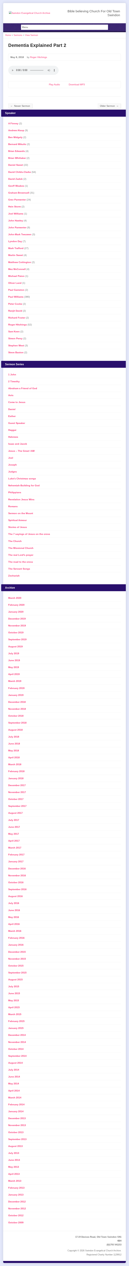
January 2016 (16, 944)
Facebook (15, 1238)
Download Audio (66, 85)
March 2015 (14, 1014)
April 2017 (14, 840)
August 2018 (15, 729)
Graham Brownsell (18, 192)
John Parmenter (17, 227)
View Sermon (31, 35)
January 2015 (16, 1028)
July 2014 (13, 1069)
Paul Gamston (16, 290)
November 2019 (17, 625)
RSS (10, 1238)
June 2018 (14, 743)
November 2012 (17, 1208)
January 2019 (16, 695)
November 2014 (17, 1042)
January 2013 (16, 1194)
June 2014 (14, 1076)
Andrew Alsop (16, 130)
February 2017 (16, 854)
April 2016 (14, 924)
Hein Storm (14, 206)
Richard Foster (16, 317)
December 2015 (17, 952)
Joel (10, 457)
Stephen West (16, 345)
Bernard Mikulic (17, 144)
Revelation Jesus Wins (21, 499)
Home (8, 35)
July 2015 (13, 986)
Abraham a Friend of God (22, 388)
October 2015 (16, 965)
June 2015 (14, 993)
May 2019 (13, 667)
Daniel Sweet (15, 165)
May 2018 (13, 750)
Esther (12, 416)
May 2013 (13, 1167)
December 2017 (17, 785)
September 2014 (17, 1056)
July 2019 (13, 653)
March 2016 (14, 931)
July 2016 (13, 903)
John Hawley (15, 220)
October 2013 (16, 1132)
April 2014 (14, 1090)
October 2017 (16, 799)
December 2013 (17, 1118)
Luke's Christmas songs (22, 478)
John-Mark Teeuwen (19, 234)
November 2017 (17, 792)
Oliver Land (15, 283)
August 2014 (15, 1062)
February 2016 (16, 938)
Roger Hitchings (38, 57)
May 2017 (13, 833)
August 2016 (15, 896)
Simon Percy (15, 338)
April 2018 (14, 757)
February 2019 (16, 688)
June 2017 (14, 827)
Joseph (12, 464)
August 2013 (15, 1146)
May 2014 (13, 1083)
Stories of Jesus (17, 527)
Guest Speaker (16, 423)
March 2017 (14, 847)
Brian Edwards (16, 151)
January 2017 (16, 861)
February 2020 (16, 604)
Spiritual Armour (17, 520)
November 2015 (17, 958)
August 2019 (15, 646)
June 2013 (14, 1160)
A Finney (13, 123)
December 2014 (17, 1035)
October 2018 (16, 715)
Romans (13, 506)
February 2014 (16, 1104)
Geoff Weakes (16, 185)
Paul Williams (16, 296)
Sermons (18, 35)
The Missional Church (20, 548)
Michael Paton (16, 276)
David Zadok (15, 179)
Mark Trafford (16, 248)
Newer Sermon (20, 105)
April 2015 (14, 1007)
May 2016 (13, 917)
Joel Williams (15, 213)
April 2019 (14, 674)
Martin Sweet (15, 255)
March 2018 (14, 764)
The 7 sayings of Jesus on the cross (29, 534)
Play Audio (46, 85)
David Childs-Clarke (19, 172)
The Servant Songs (19, 568)
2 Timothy (14, 381)
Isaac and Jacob (17, 443)
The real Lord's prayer (20, 555)
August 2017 (15, 813)
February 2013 (16, 1187)
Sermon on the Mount (20, 513)
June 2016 (14, 910)
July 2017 (13, 820)
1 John (12, 374)
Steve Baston (16, 352)
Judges (12, 471)
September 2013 (17, 1139)
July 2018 (13, 736)
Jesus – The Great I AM (21, 451)
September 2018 (17, 722)
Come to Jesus (16, 402)
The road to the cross (20, 561)
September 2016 (17, 889)
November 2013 (17, 1125)
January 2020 (16, 611)
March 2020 (14, 598)
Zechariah (14, 575)
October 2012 (16, 1215)
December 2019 (17, 618)
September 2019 (17, 639)
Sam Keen (14, 331)
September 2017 (17, 806)
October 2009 (16, 1222)
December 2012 (17, 1201)
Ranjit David (15, 310)
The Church (15, 541)
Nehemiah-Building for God (24, 485)
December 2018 (17, 702)
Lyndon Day (15, 241)
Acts (10, 395)
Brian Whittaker (17, 158)
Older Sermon (109, 105)
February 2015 (16, 1021)
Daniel (11, 409)
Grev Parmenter (17, 199)
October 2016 (16, 882)
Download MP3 (77, 84)
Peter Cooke (15, 304)
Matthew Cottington (19, 262)
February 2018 (16, 771)
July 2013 (13, 1153)
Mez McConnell (17, 269)
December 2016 (17, 868)
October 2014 (16, 1049)
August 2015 (15, 979)
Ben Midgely (15, 137)
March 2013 (14, 1180)
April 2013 (14, 1174)
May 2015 (13, 1000)
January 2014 (16, 1111)
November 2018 (17, 709)
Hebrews (13, 437)
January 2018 (16, 778)
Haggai (12, 430)
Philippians (14, 492)
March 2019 (14, 681)
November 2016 (17, 875)
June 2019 (14, 660)
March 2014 (14, 1097)
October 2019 (16, 632)
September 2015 (17, 972)
